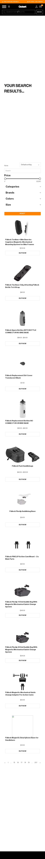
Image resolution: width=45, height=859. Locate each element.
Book (39, 12)
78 (25, 762)
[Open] (4, 6)
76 (18, 762)
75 (14, 762)
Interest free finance (36, 1)
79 (29, 762)
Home (6, 165)
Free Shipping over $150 (11, 1)
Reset (22, 213)
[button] (22, 186)
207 (36, 762)
